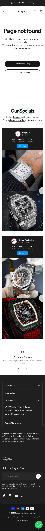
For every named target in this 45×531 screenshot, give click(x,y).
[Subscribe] (38, 476)
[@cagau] (17, 133)
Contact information (22, 520)
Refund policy (8, 517)
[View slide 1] (18, 368)
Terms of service (26, 517)
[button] (39, 525)
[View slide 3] (24, 368)
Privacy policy (17, 517)
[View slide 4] (26, 368)
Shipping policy (37, 517)
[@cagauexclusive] (14, 241)
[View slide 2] (21, 368)
